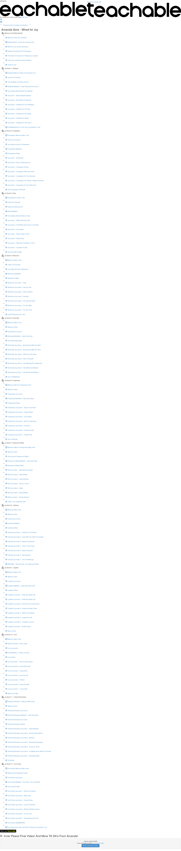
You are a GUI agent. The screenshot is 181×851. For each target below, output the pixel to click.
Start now (25, 17)
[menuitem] (1, 22)
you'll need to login (98, 843)
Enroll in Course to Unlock (90, 846)
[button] (1, 20)
